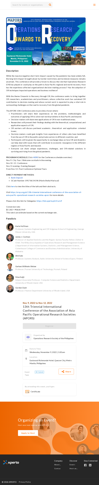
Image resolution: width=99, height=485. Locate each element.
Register (49, 326)
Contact (57, 468)
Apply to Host (28, 433)
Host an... (74, 468)
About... (57, 465)
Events (72, 465)
